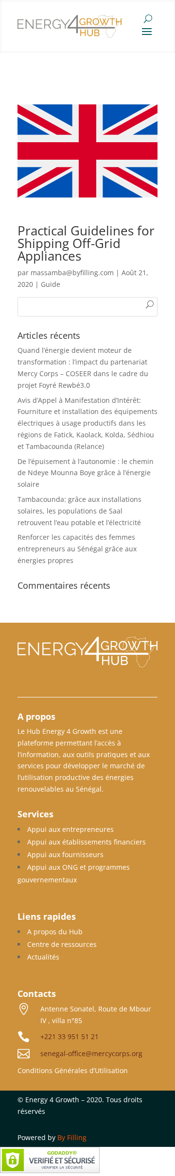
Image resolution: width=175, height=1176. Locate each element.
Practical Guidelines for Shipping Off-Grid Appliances (86, 243)
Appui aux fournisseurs (65, 854)
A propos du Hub (55, 931)
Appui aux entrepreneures (70, 829)
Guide (50, 284)
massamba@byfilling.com (72, 272)
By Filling (72, 1137)
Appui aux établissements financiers (86, 841)
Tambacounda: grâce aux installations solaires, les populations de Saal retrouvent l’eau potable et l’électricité (79, 511)
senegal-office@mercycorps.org (91, 1053)
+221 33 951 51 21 (69, 1036)
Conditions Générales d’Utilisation (73, 1070)
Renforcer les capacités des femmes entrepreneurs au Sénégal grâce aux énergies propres (77, 548)
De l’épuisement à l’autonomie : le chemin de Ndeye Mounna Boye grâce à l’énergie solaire (86, 473)
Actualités (43, 956)
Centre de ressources (62, 944)
